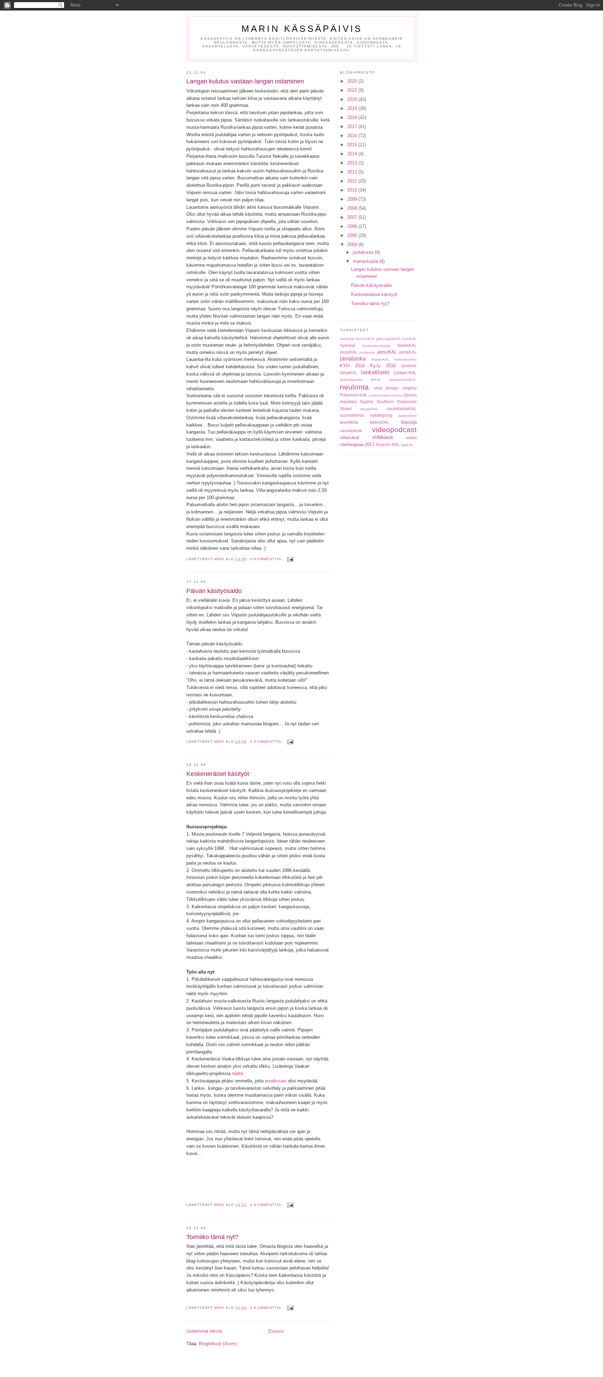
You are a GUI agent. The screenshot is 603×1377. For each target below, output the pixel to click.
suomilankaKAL (402, 408)
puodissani (275, 1080)
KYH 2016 (352, 365)
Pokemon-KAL (353, 395)
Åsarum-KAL (388, 444)
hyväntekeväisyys (376, 346)
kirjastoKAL (380, 359)
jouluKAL (348, 352)
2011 (352, 181)
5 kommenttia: (267, 559)
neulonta (354, 387)
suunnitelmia (352, 415)
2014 (352, 153)
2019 (352, 108)
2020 (352, 99)
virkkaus (382, 437)
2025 (352, 81)
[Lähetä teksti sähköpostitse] (290, 559)
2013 (352, 162)
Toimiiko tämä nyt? (212, 1237)
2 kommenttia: (267, 1205)
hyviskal (347, 345)
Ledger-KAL (405, 372)
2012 (352, 172)
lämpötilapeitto (351, 380)
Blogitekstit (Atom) (218, 1343)
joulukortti (367, 352)
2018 (352, 117)
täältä (237, 1073)
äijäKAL (407, 445)
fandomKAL (365, 339)
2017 (352, 126)
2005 (352, 235)
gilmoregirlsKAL (388, 339)
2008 (352, 208)
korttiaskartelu (405, 359)
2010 (352, 190)
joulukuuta (364, 252)
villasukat (349, 437)
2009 (352, 199)
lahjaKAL (348, 372)
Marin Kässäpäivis (301, 28)
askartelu (347, 339)
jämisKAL (387, 352)
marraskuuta (366, 261)
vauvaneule (351, 430)
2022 (352, 90)
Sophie (366, 401)
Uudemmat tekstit (204, 1331)
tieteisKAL (379, 422)
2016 (352, 135)
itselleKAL (407, 345)
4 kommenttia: (267, 741)
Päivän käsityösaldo (214, 590)
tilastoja (409, 422)
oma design (386, 388)
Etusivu (276, 1331)
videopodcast (394, 429)
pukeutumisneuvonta (386, 395)
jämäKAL (408, 352)
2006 (352, 226)
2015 (352, 144)
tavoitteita (349, 422)
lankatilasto (375, 372)
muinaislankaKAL (403, 380)
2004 (352, 244)
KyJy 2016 (383, 365)
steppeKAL (369, 409)
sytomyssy (381, 415)
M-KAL (376, 380)
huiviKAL (409, 339)
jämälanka (353, 359)
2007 (352, 217)
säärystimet (408, 415)
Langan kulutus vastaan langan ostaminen (245, 81)
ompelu (409, 388)
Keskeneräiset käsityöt (217, 773)
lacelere (409, 365)
